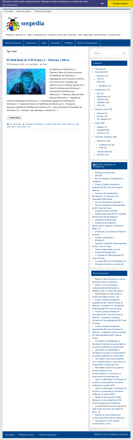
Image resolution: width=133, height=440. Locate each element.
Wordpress (103, 86)
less (59, 124)
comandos (38, 124)
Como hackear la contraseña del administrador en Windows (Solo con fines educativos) (107, 288)
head (54, 124)
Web (99, 82)
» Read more (14, 118)
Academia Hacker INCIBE (106, 211)
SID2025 (98, 175)
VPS (99, 105)
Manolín (98, 415)
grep (49, 124)
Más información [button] (10, 5)
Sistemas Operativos (13, 42)
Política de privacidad (42, 11)
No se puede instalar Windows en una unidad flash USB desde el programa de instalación (106, 400)
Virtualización (102, 151)
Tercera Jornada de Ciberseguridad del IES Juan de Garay (109, 335)
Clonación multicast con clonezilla (109, 264)
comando (29, 124)
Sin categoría (102, 119)
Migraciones (102, 96)
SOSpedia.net (98, 167)
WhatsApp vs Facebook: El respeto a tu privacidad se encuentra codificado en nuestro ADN (109, 344)
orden (69, 124)
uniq (19, 127)
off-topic (100, 116)
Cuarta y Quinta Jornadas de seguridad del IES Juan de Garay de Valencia (107, 187)
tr (15, 127)
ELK (99, 93)
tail (13, 127)
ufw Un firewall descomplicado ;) (108, 202)
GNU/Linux (101, 141)
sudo (9, 127)
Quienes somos (101, 109)
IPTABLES (99, 240)
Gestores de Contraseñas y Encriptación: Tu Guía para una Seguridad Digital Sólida (105, 196)
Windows (101, 154)
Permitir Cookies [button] (120, 3)
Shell (45, 64)
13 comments (15, 124)
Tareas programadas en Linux (107, 249)
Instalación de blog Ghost (105, 252)
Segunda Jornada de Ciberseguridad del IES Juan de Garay (109, 320)
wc (29, 127)
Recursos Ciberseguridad (87, 42)
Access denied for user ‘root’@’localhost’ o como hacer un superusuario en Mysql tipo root (108, 362)
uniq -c (24, 127)
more (64, 124)
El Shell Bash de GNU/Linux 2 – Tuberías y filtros (38, 60)
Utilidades (101, 102)
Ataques (100, 127)
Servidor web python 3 (104, 237)
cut (45, 124)
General (100, 113)
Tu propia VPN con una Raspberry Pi (110, 261)
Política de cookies (23, 11)
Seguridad (101, 130)
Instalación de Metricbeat (105, 220)
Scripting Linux (105, 145)
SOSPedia (69, 42)
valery (97, 379)
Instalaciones (31, 42)
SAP (99, 79)
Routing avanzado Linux (105, 172)
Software (100, 99)
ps (74, 124)
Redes (44, 42)
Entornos (101, 76)
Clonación (99, 69)
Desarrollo (55, 42)
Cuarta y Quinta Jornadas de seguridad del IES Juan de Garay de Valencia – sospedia (107, 303)
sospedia (32, 22)
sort (77, 124)
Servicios (101, 133)
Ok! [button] (102, 3)
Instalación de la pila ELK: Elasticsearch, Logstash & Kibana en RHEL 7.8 (107, 226)
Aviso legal (9, 11)
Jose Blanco (33, 64)
